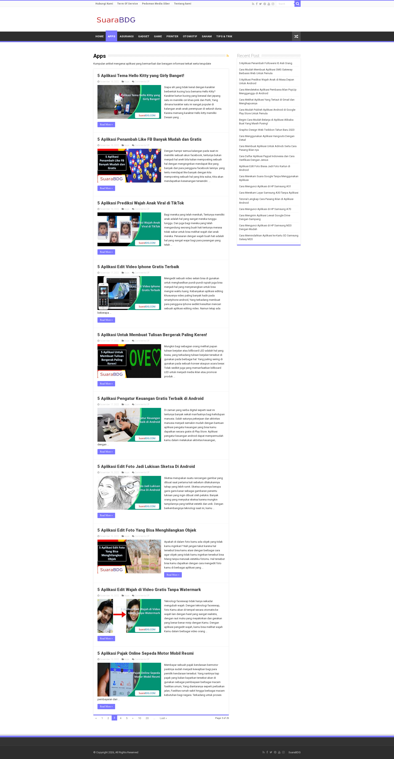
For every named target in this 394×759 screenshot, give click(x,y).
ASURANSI (127, 36)
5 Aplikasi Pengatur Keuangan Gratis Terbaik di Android (150, 398)
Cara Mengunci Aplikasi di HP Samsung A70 (265, 209)
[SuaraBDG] (115, 19)
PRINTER (172, 36)
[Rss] (253, 3)
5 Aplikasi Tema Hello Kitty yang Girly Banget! (140, 75)
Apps (126, 81)
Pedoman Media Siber (156, 3)
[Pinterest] (264, 3)
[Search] (297, 4)
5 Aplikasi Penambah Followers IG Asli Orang (265, 63)
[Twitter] (260, 3)
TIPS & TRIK (224, 36)
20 (147, 718)
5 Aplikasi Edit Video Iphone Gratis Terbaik (138, 266)
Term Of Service (127, 3)
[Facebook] (256, 3)
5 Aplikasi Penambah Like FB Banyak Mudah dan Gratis (149, 139)
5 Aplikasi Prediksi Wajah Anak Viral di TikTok (140, 203)
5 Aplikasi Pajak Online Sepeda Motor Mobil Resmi (145, 653)
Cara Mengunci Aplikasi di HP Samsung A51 (265, 186)
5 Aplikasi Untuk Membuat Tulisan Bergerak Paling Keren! (152, 334)
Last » (163, 718)
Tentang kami (182, 3)
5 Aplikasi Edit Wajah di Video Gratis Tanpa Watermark (149, 589)
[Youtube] (268, 3)
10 (139, 718)
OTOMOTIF (190, 36)
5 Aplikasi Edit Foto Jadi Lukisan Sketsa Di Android (146, 466)
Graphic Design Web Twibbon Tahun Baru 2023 (266, 129)
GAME (158, 36)
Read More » (106, 124)
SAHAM (207, 36)
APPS (111, 36)
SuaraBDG (295, 752)
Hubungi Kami (104, 3)
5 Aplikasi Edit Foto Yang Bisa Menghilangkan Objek (146, 530)
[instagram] (273, 3)
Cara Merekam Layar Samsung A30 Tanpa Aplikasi (268, 192)
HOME (99, 36)
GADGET (143, 36)
